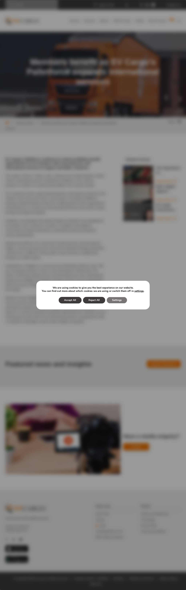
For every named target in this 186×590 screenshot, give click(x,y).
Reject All (94, 300)
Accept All (70, 300)
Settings (117, 300)
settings (139, 291)
